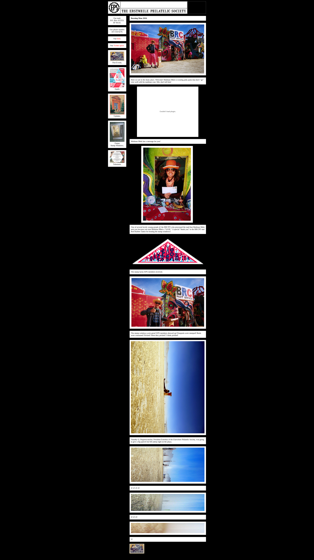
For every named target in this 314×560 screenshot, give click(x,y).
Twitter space (119, 45)
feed (118, 39)
